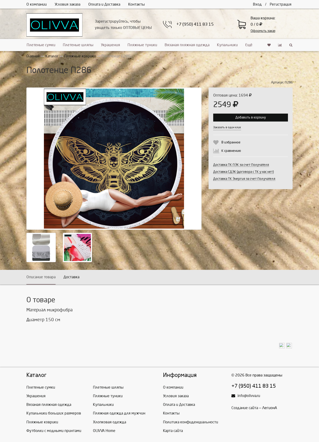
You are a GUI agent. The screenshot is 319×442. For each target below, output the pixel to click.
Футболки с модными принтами (53, 431)
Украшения (110, 45)
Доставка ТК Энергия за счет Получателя (244, 179)
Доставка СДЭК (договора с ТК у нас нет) (243, 172)
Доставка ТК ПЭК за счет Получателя (241, 165)
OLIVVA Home (104, 431)
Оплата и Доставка (104, 4)
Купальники (227, 45)
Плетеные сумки (41, 45)
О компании (36, 4)
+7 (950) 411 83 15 (195, 24)
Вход (257, 4)
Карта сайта (173, 431)
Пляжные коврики (42, 422)
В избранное (231, 142)
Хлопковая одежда (109, 422)
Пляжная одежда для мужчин (119, 413)
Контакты (136, 4)
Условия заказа (67, 4)
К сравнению (231, 151)
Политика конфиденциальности (190, 422)
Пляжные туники (142, 45)
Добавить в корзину (250, 117)
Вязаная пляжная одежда (187, 45)
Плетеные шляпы (78, 45)
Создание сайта (244, 408)
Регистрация (280, 4)
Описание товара (41, 277)
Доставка (71, 277)
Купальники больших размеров (53, 413)
